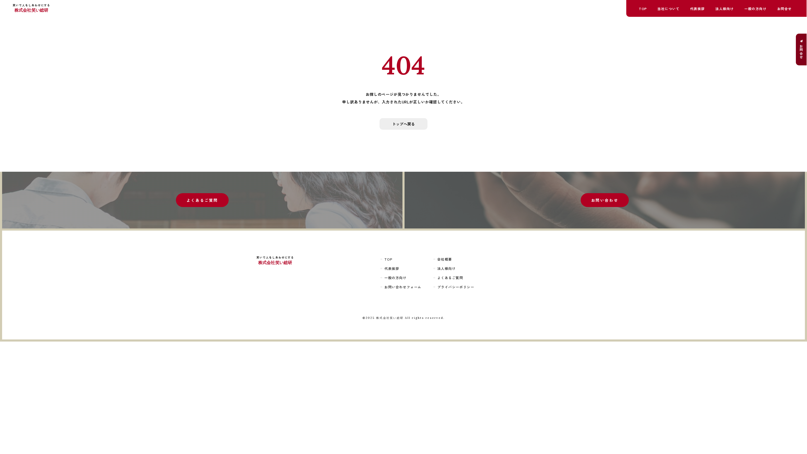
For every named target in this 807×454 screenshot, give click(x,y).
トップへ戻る (403, 124)
